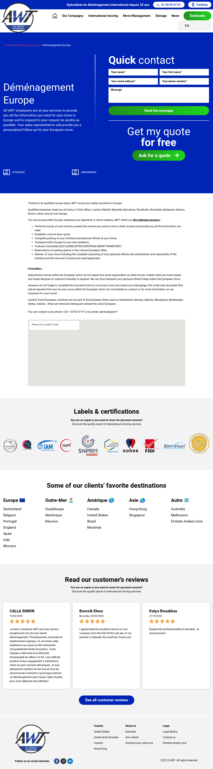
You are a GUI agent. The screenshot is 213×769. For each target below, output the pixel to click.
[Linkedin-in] (70, 761)
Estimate (130, 731)
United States (101, 731)
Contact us (169, 737)
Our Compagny (72, 16)
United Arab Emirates (106, 737)
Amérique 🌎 (100, 500)
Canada (98, 743)
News (175, 16)
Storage (161, 16)
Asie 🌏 (137, 500)
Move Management (136, 16)
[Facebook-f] (57, 761)
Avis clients (132, 737)
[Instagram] (63, 761)
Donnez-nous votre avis (139, 743)
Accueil (9, 45)
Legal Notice (170, 731)
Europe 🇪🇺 (14, 500)
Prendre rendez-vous (175, 743)
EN (187, 26)
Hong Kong (100, 748)
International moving (103, 16)
